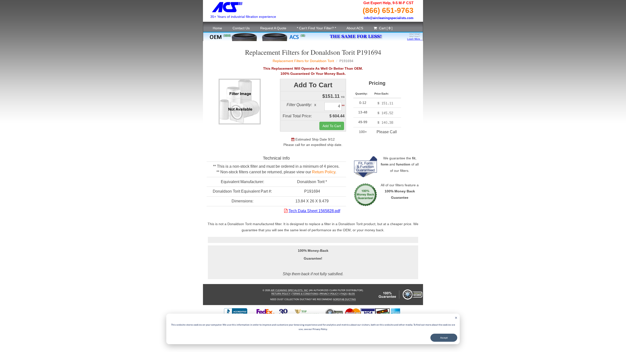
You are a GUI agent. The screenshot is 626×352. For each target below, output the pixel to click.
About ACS (355, 28)
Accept (444, 337)
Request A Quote (273, 28)
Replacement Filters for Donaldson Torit (303, 61)
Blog (352, 294)
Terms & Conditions (305, 294)
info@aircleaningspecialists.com (389, 18)
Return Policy (323, 172)
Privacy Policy (329, 294)
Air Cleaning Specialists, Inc (289, 290)
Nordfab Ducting (344, 299)
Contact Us (241, 28)
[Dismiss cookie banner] (456, 318)
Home (217, 28)
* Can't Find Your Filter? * (316, 28)
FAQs (344, 294)
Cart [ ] (385, 28)
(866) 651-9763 (388, 10)
